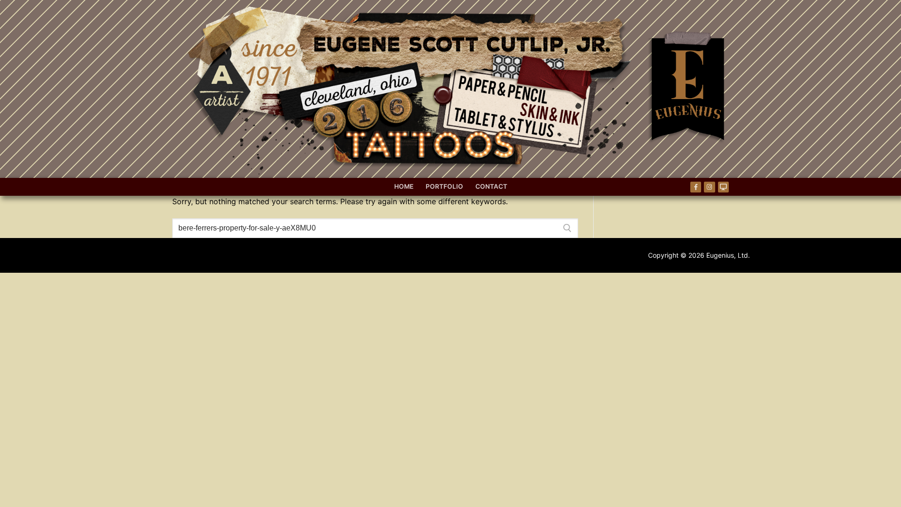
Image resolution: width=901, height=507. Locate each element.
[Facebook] (695, 187)
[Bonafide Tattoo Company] (723, 187)
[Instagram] (709, 187)
